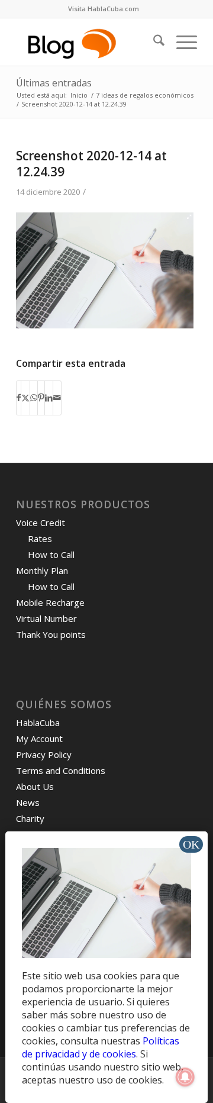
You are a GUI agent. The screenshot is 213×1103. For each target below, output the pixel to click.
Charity (30, 818)
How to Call (51, 554)
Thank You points (51, 634)
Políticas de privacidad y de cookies (100, 1047)
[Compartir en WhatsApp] (33, 397)
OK (191, 844)
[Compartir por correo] (57, 397)
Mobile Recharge (50, 602)
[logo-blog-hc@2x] (88, 42)
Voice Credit (40, 522)
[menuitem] (103, 9)
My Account (39, 738)
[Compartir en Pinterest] (41, 397)
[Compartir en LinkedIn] (49, 397)
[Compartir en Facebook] (19, 397)
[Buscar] (152, 42)
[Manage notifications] (185, 1076)
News (28, 802)
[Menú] (180, 42)
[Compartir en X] (25, 397)
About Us (35, 786)
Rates (40, 538)
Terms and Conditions (60, 770)
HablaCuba (38, 722)
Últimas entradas (54, 82)
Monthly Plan (42, 570)
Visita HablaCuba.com (103, 8)
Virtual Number (46, 618)
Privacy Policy (44, 754)
